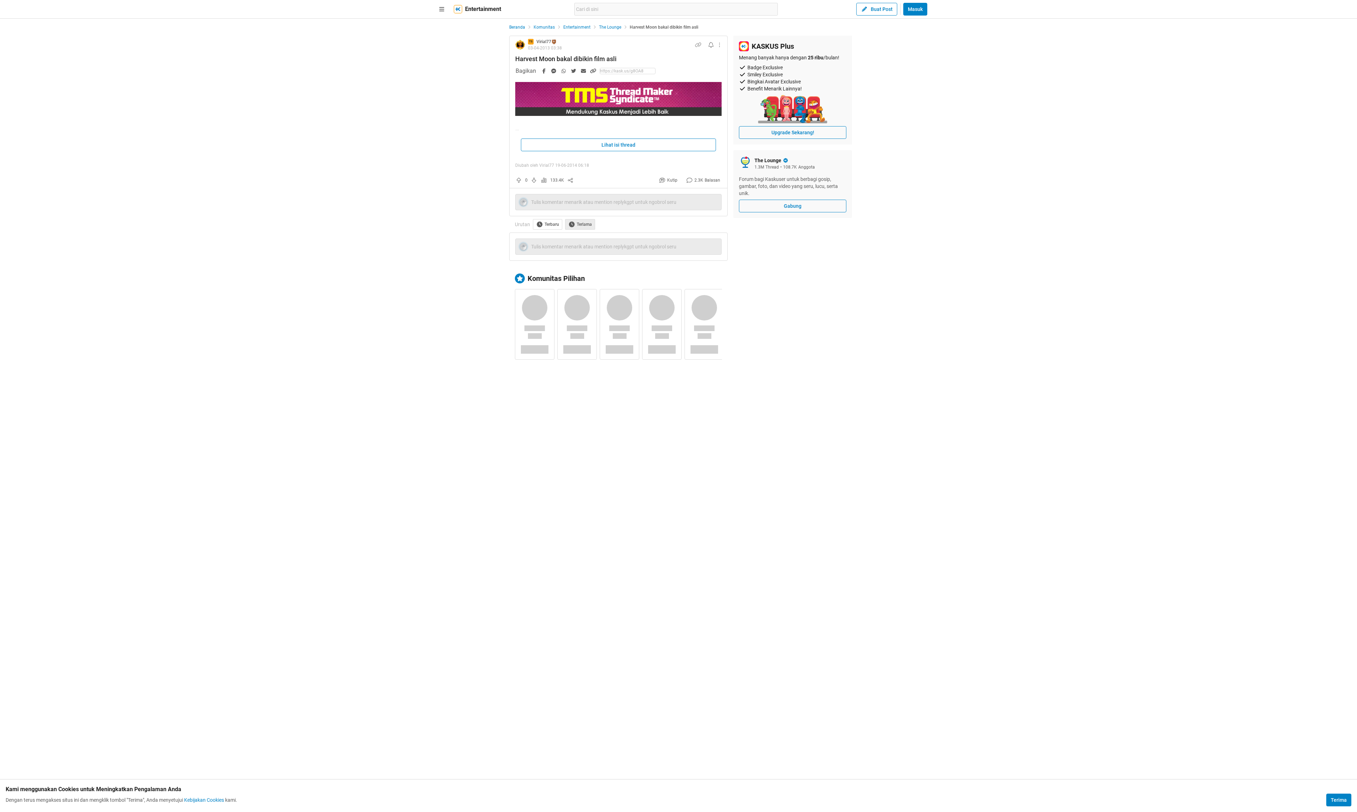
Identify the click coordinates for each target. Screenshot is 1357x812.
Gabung (792, 206)
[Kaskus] (458, 9)
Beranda (517, 27)
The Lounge (610, 27)
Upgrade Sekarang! (792, 132)
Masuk (915, 9)
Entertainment (577, 27)
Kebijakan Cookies (204, 800)
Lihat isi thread (618, 145)
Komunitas (544, 27)
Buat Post (882, 9)
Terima (1339, 800)
